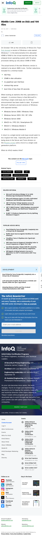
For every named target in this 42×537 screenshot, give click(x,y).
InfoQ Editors (6, 438)
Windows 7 (21, 178)
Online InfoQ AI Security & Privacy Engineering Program (31, 424)
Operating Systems (20, 175)
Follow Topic (21, 162)
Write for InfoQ (6, 435)
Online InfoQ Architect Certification (29, 433)
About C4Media (6, 445)
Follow (37, 35)
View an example (30, 304)
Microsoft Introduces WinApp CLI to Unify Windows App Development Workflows (19, 195)
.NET (26, 171)
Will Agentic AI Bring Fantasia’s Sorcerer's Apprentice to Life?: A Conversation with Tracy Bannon (21, 253)
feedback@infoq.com (7, 520)
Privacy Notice (5, 534)
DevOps (18, 171)
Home (3, 419)
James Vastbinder (10, 35)
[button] (19, 331)
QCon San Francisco (31, 458)
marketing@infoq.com (28, 526)
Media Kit (4, 448)
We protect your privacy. (8, 335)
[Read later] (31, 42)
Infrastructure (8, 178)
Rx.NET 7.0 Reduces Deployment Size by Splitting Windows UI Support (22, 214)
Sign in (37, 2)
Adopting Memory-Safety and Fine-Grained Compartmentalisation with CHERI (16, 288)
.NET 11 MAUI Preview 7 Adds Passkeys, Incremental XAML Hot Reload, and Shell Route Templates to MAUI (22, 209)
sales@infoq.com (26, 520)
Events (4, 432)
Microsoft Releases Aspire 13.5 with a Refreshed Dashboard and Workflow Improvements (21, 199)
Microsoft (25, 159)
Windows (32, 178)
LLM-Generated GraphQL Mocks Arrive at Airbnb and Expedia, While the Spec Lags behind (19, 281)
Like (12, 42)
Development (7, 171)
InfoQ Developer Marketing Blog (10, 452)
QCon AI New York (30, 463)
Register (28, 2)
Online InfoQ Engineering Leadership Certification (29, 442)
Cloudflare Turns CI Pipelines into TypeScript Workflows (20, 239)
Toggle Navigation (2, 3)
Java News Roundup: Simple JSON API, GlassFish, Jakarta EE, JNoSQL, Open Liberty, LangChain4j (21, 247)
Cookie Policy (27, 534)
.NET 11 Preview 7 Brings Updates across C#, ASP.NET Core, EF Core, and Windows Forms (20, 203)
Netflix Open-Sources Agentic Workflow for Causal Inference (22, 234)
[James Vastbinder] (2, 35)
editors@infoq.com (6, 526)
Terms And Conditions (16, 534)
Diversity (4, 457)
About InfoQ (5, 442)
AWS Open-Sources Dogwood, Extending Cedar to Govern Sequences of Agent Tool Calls (22, 243)
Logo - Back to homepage (11, 2)
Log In (4, 426)
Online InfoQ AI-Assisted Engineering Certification (30, 451)
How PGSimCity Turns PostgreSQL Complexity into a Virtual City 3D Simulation (22, 230)
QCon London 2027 (31, 468)
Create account (7, 422)
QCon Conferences (7, 429)
